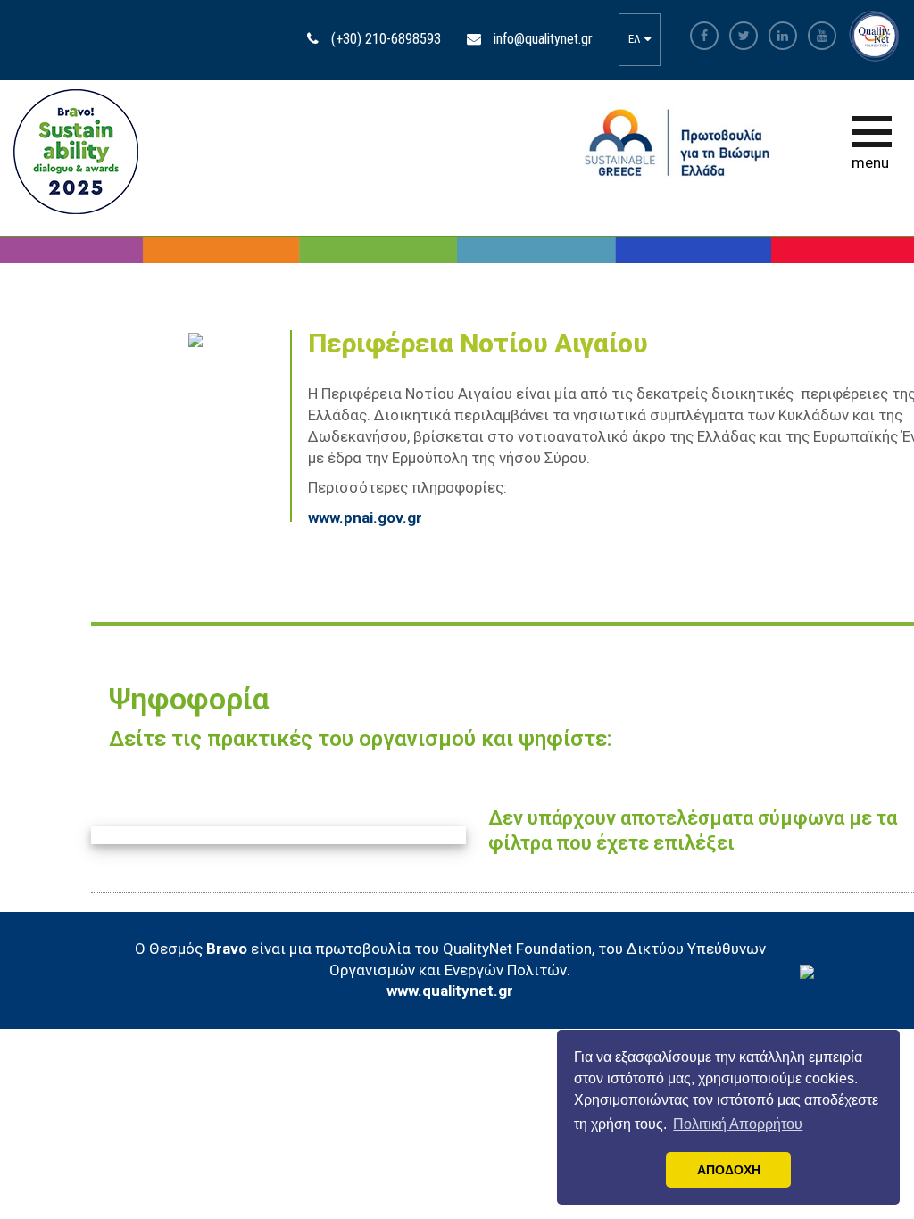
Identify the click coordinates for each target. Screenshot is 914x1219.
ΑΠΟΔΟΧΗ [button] (728, 1170)
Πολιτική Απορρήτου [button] (737, 1124)
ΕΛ (635, 39)
